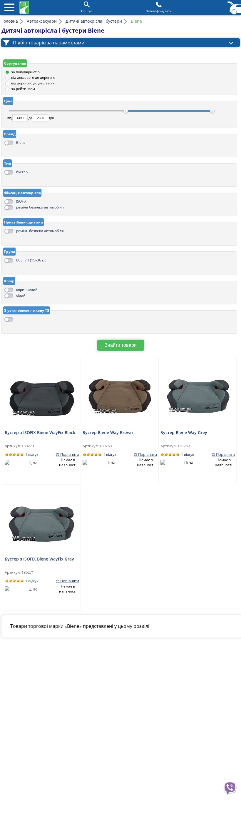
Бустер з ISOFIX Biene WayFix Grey (39, 559)
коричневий (27, 289)
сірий (21, 295)
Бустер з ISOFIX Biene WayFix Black (40, 432)
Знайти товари (121, 345)
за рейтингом (23, 88)
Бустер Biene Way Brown (108, 432)
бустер (22, 171)
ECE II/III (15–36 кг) (31, 260)
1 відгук (31, 454)
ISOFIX (21, 201)
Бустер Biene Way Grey (183, 432)
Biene (21, 142)
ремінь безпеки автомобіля (40, 207)
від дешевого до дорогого (33, 77)
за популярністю (25, 71)
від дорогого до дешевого (33, 83)
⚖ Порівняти (67, 454)
